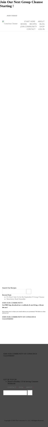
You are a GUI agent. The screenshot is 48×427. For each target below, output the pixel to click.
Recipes (33, 24)
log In (41, 29)
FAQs (21, 387)
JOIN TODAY (12, 16)
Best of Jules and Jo (14, 117)
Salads (24, 60)
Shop (42, 26)
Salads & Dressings (24, 221)
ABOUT (41, 21)
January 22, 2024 (13, 60)
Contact (31, 29)
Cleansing (11, 221)
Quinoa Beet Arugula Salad (17, 269)
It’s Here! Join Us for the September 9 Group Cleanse (25, 297)
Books (24, 24)
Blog (42, 24)
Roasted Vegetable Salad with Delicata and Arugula (24, 53)
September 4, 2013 (14, 274)
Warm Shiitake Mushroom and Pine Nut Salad (22, 214)
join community (28, 26)
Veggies (11, 223)
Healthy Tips (34, 117)
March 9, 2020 (12, 168)
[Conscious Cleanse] (9, 23)
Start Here (29, 21)
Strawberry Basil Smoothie (15, 299)
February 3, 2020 (13, 219)
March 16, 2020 (13, 115)
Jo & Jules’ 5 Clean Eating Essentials (20, 163)
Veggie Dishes (30, 60)
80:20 (19, 60)
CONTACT (12, 387)
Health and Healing (25, 117)
